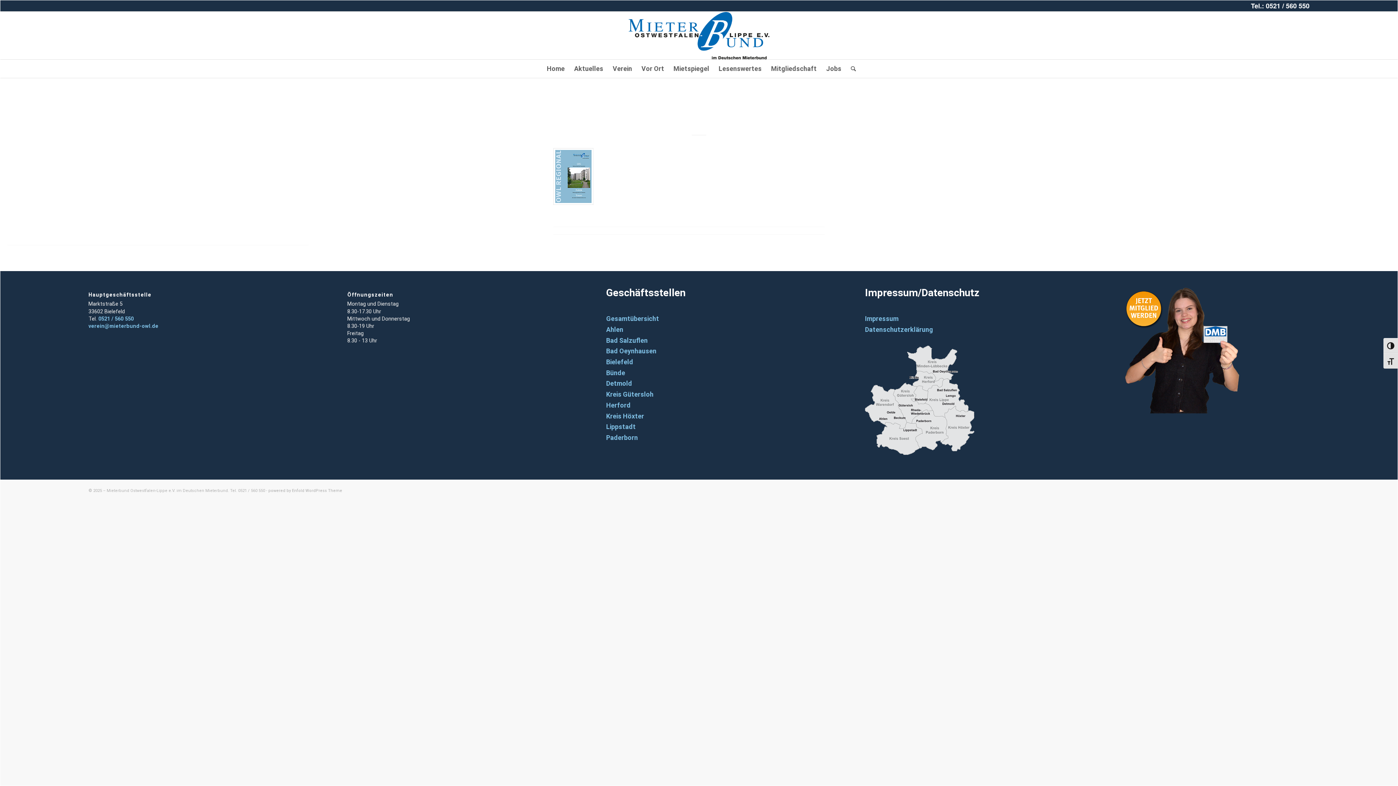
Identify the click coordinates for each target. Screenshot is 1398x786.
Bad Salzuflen (627, 340)
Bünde (615, 373)
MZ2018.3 (699, 110)
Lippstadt (621, 426)
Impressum (882, 318)
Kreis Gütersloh (629, 394)
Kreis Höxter (625, 416)
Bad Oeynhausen (631, 351)
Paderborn (622, 437)
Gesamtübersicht (632, 318)
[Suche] (851, 69)
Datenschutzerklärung (899, 329)
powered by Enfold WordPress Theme (305, 490)
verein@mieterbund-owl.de (123, 326)
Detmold (619, 383)
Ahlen (614, 329)
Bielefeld (619, 362)
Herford (618, 405)
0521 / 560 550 (116, 319)
